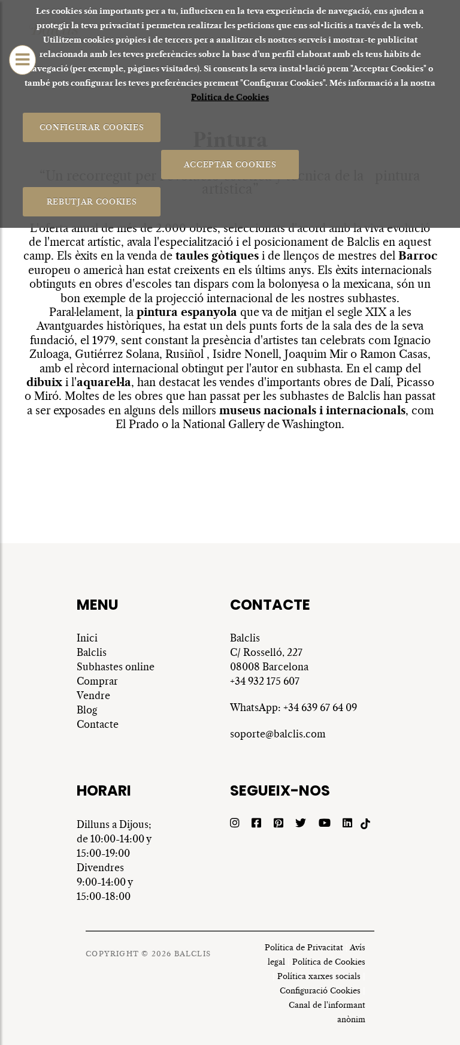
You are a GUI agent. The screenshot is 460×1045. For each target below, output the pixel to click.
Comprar (97, 681)
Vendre (93, 695)
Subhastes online (116, 667)
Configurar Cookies (92, 127)
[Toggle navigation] (22, 60)
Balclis (92, 652)
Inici (87, 638)
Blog (87, 710)
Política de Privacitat (304, 947)
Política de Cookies (230, 97)
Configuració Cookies (320, 991)
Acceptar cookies (230, 164)
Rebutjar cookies (92, 201)
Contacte (98, 724)
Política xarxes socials (319, 976)
